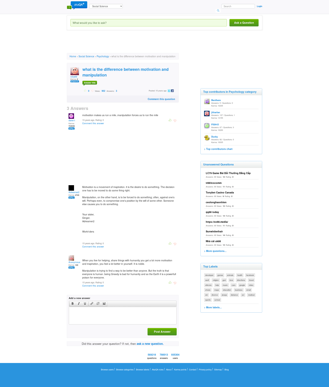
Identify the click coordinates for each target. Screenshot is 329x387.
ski (206, 294)
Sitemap (218, 369)
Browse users (107, 369)
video (251, 285)
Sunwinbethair (214, 231)
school (217, 299)
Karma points (180, 369)
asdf (207, 280)
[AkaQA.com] (77, 5)
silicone (208, 285)
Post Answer (162, 332)
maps (216, 289)
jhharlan (215, 112)
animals (230, 275)
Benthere (216, 100)
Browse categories (124, 369)
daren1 (72, 120)
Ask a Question (244, 23)
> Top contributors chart (218, 149)
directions (241, 280)
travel (251, 280)
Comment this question (161, 99)
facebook (250, 275)
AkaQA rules (157, 369)
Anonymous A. (76, 262)
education (227, 289)
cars (233, 285)
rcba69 (73, 76)
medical (251, 294)
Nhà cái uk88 (213, 241)
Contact (192, 369)
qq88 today (212, 212)
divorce (215, 294)
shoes (207, 289)
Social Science (86, 56)
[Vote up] (85, 90)
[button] (72, 303)
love (231, 280)
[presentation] (73, 303)
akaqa (224, 294)
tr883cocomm (214, 182)
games (220, 275)
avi (243, 294)
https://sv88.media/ (217, 221)
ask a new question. (150, 344)
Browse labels (142, 369)
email (248, 289)
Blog (226, 369)
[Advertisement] (129, 44)
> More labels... (213, 307)
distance (234, 294)
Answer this (90, 82)
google (242, 285)
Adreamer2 (74, 192)
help (217, 285)
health (239, 275)
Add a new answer (79, 298)
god (224, 280)
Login (259, 6)
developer (209, 275)
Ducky (214, 136)
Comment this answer (93, 123)
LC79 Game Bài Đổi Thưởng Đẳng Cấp (228, 173)
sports (208, 299)
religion (216, 280)
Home (73, 56)
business (238, 289)
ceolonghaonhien (216, 202)
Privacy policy (205, 369)
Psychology (103, 56)
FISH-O (215, 124)
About (169, 369)
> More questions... (215, 251)
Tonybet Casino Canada (220, 192)
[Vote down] (92, 90)
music (225, 285)
